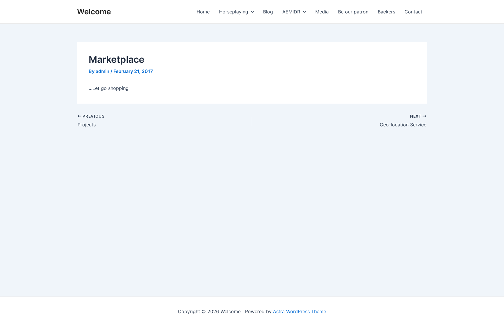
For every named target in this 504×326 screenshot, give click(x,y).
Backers (386, 12)
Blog (268, 12)
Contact (413, 12)
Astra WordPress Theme (299, 311)
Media (322, 12)
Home (203, 12)
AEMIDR (291, 12)
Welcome (94, 11)
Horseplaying (233, 12)
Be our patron (353, 12)
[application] (251, 11)
